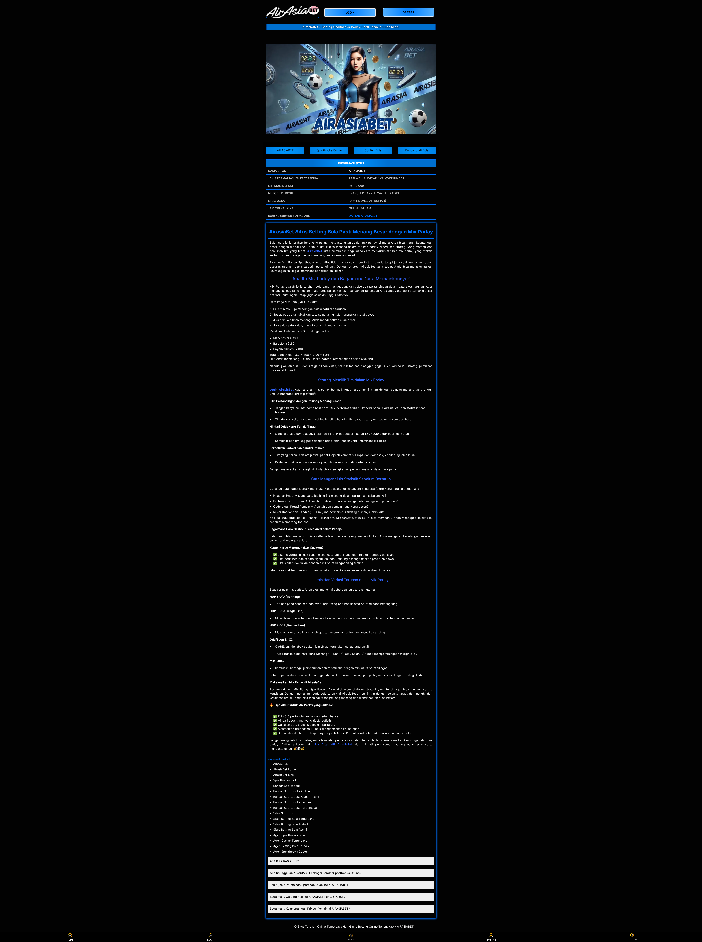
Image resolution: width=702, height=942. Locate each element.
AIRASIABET (357, 171)
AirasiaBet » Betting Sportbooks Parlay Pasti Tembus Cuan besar (350, 27)
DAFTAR (491, 939)
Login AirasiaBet (282, 389)
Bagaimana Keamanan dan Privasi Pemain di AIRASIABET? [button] (310, 908)
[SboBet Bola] (292, 12)
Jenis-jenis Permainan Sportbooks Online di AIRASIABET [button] (309, 885)
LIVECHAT (631, 939)
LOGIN (210, 939)
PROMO (351, 940)
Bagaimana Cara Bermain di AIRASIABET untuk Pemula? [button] (308, 896)
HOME (70, 939)
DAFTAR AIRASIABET (363, 216)
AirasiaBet (314, 251)
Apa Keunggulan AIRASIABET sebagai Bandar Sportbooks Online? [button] (315, 873)
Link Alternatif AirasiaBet (332, 744)
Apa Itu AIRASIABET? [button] (284, 861)
